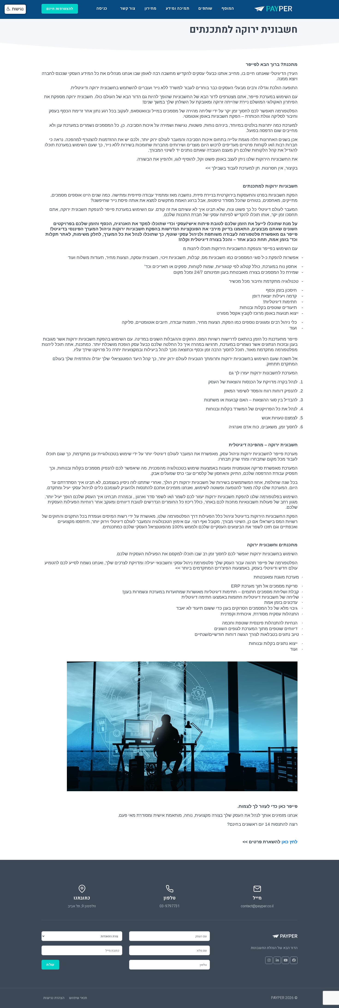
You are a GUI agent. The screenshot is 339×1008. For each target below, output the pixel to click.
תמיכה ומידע (177, 8)
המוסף (228, 8)
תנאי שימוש (78, 998)
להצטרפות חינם (59, 9)
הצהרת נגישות (53, 998)
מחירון (151, 8)
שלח (50, 964)
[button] (15, 9)
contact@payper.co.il (257, 906)
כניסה (101, 8)
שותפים (205, 8)
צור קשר (127, 8)
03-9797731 (170, 906)
